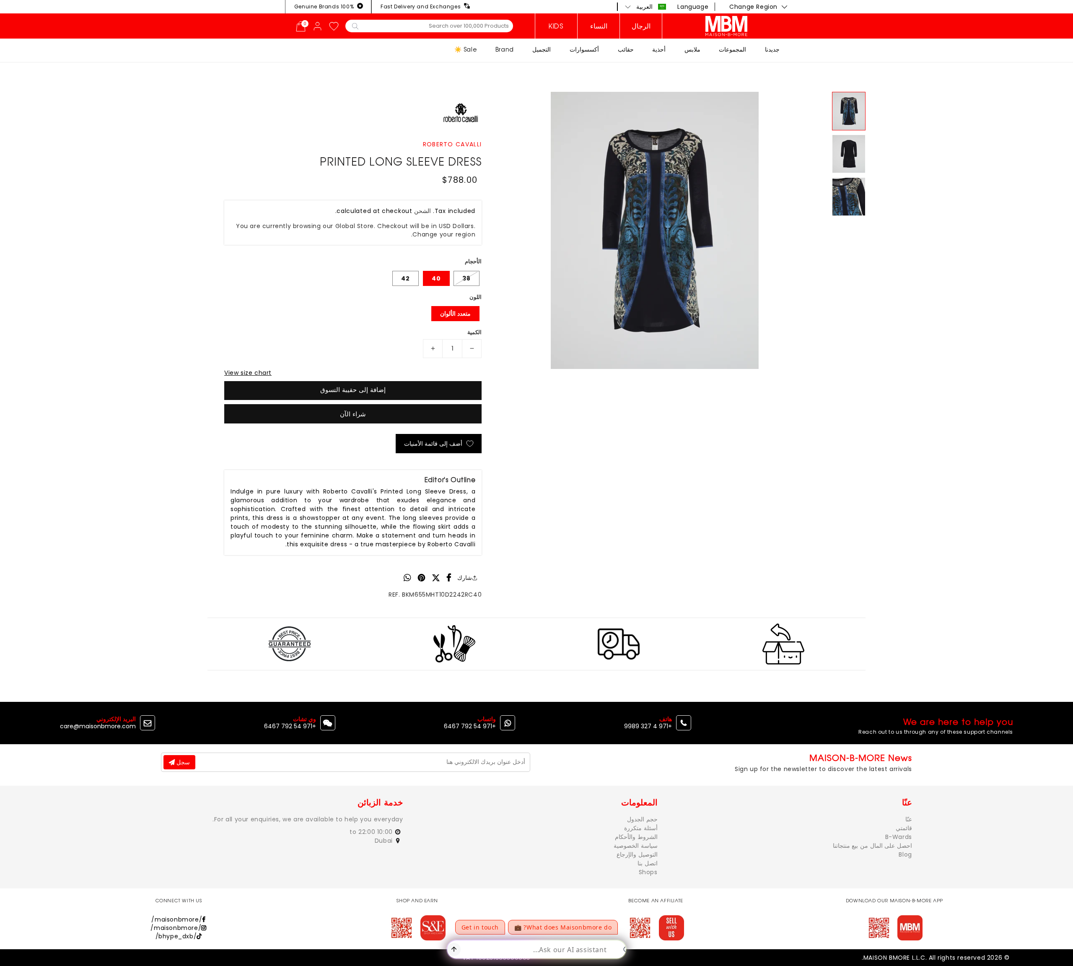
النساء (598, 26)
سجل (182, 762)
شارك (464, 578)
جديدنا (772, 49)
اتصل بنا (648, 863)
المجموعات (732, 49)
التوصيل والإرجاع (637, 854)
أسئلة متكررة (641, 828)
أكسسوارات (584, 49)
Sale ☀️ (465, 49)
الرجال (641, 26)
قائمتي (904, 828)
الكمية (474, 332)
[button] (645, 7)
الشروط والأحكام (636, 837)
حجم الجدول (642, 819)
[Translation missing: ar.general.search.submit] (355, 25)
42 (405, 278)
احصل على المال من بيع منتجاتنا (872, 845)
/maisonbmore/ (176, 919)
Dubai (385, 840)
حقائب (626, 49)
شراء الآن (353, 414)
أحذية (659, 49)
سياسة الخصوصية (636, 845)
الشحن (422, 211)
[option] (655, 230)
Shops (648, 872)
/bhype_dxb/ (176, 936)
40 (436, 278)
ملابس (692, 49)
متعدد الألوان (455, 313)
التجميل (541, 49)
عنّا (908, 819)
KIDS (556, 26)
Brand (504, 49)
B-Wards (898, 837)
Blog (905, 854)
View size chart (248, 373)
